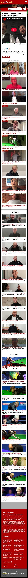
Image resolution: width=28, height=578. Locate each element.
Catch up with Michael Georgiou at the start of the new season (19, 545)
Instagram (5, 566)
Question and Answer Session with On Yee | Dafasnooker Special (18, 553)
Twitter (15, 564)
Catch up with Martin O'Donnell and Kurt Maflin (7, 545)
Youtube (16, 566)
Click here (4, 573)
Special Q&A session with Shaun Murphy (8, 558)
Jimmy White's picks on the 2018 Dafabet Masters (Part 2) (19, 558)
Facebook (5, 564)
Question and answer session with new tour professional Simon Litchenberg (7, 554)
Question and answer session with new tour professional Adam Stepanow (7, 541)
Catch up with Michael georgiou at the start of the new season (19, 540)
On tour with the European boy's (6, 548)
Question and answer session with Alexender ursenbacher (19, 549)
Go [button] (24, 9)
